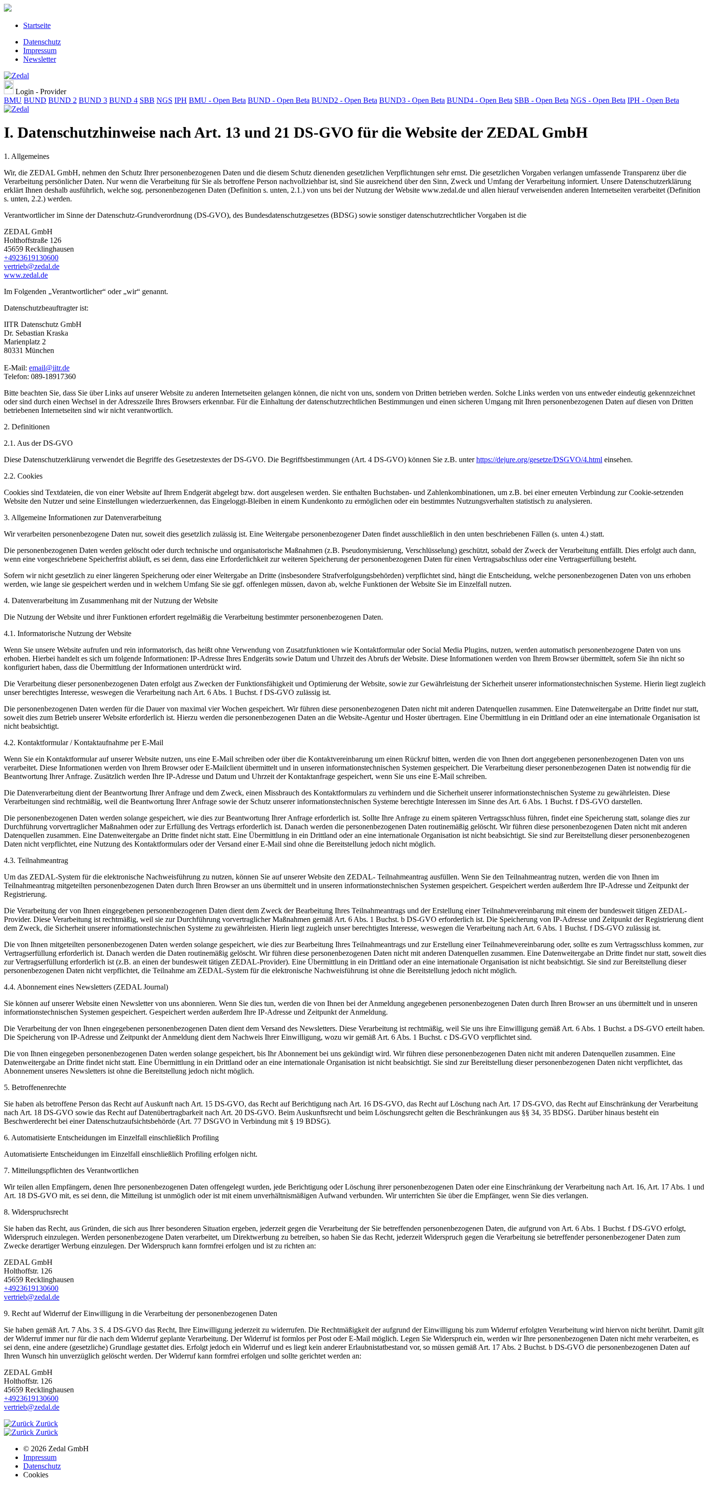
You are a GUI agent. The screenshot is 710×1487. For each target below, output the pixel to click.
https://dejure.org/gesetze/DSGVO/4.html (539, 459)
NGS (164, 100)
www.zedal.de (26, 275)
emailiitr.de (49, 368)
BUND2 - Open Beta (344, 100)
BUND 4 (123, 100)
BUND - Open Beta (279, 100)
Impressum (40, 50)
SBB (147, 100)
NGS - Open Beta (597, 100)
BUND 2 (62, 100)
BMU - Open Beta (217, 100)
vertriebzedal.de (31, 266)
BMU (13, 100)
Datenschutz (42, 42)
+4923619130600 (31, 258)
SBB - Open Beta (541, 100)
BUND (35, 100)
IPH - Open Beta (653, 100)
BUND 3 (93, 100)
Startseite (37, 25)
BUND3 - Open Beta (412, 100)
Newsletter (39, 59)
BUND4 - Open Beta (479, 100)
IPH (180, 100)
